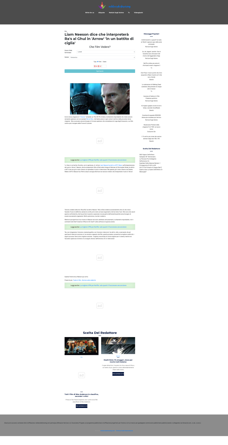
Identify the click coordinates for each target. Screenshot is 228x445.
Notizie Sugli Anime (116, 12)
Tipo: (95, 62)
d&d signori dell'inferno (146, 154)
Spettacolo (99, 71)
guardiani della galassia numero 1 (149, 163)
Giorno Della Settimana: (68, 51)
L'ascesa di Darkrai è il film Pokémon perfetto (151, 97)
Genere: (67, 57)
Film (66, 31)
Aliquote (101, 12)
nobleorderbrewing (119, 6)
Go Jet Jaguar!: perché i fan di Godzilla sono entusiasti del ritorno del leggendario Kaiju (151, 54)
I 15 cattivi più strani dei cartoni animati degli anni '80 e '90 (151, 138)
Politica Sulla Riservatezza (124, 431)
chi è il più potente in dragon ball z (150, 167)
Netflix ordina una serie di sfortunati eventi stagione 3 (151, 64)
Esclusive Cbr (151, 131)
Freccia (82, 117)
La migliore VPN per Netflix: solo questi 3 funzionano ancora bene (103, 160)
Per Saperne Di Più (81, 406)
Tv (129, 12)
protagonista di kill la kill (147, 165)
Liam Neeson (104, 165)
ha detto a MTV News (115, 165)
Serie (104, 62)
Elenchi (118, 356)
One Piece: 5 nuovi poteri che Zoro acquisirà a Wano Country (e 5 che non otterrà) (151, 75)
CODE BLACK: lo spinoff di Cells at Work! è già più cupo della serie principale (151, 42)
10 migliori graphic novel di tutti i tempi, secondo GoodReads (151, 107)
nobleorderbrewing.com (107, 431)
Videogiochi (138, 12)
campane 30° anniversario (147, 157)
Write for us (89, 12)
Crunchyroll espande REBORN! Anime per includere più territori (151, 116)
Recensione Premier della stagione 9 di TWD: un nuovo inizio (151, 127)
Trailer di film (77, 280)
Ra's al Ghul (89, 119)
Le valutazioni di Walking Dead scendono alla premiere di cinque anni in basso (151, 87)
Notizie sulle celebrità (89, 280)
